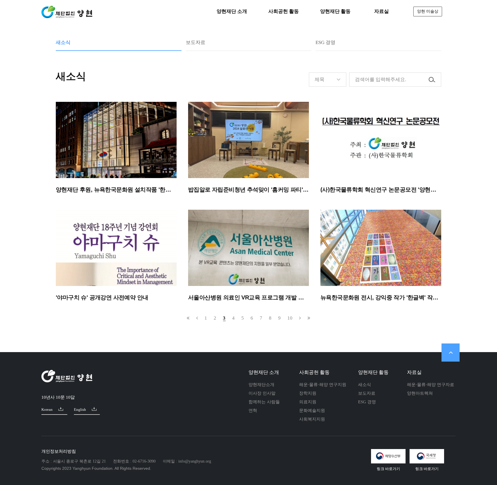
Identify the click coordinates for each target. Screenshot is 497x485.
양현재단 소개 (263, 372)
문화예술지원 (312, 410)
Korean (47, 409)
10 (290, 318)
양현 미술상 (427, 11)
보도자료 (195, 42)
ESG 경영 (325, 42)
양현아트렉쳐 (420, 393)
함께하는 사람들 (264, 402)
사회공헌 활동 (314, 372)
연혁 (252, 410)
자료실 (414, 372)
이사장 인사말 (262, 393)
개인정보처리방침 (58, 451)
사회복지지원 (312, 419)
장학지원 (307, 393)
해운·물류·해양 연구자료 (430, 384)
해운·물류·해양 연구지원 (322, 384)
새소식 (63, 42)
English (80, 409)
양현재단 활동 (373, 372)
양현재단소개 (261, 384)
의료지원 (307, 402)
